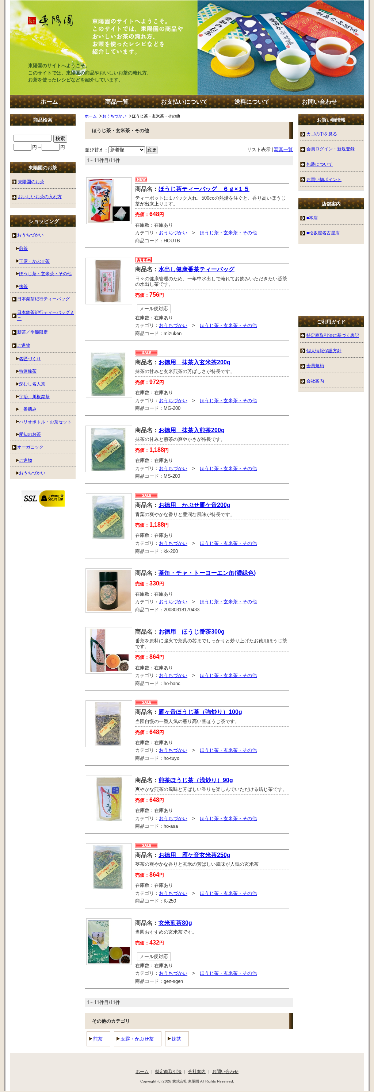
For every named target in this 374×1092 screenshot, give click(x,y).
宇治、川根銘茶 (34, 396)
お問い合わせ (319, 102)
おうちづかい (114, 116)
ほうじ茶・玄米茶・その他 (228, 232)
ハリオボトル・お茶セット (45, 421)
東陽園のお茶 (31, 181)
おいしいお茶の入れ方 (40, 196)
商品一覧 (117, 102)
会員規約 (315, 365)
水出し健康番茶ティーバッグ (196, 269)
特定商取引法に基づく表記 (332, 335)
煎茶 (98, 1039)
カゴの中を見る (321, 133)
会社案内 (315, 380)
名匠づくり (30, 358)
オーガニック (30, 447)
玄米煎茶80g (175, 923)
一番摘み (28, 409)
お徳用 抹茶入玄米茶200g (194, 362)
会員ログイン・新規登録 (330, 148)
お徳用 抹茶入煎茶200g (192, 430)
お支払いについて (184, 102)
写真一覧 (283, 149)
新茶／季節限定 (32, 332)
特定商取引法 (168, 1071)
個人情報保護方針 (323, 350)
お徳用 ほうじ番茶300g (192, 631)
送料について (252, 102)
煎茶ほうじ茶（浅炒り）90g (196, 780)
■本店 (312, 217)
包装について (319, 164)
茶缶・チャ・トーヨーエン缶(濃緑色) (207, 573)
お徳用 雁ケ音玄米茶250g (194, 855)
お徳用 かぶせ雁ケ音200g (194, 505)
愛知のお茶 (30, 434)
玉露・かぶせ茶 (137, 1039)
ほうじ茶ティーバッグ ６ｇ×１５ (204, 189)
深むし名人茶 (32, 383)
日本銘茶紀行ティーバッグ (43, 298)
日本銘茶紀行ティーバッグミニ (45, 315)
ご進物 (23, 345)
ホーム (49, 102)
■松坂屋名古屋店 (323, 232)
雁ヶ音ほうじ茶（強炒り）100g (200, 712)
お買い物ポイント (323, 179)
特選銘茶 (28, 371)
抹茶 (176, 1039)
